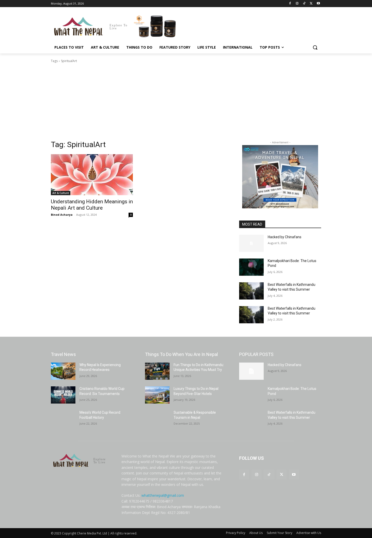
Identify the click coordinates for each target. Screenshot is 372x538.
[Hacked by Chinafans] (251, 243)
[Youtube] (318, 4)
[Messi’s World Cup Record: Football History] (63, 418)
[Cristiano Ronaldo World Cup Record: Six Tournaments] (63, 395)
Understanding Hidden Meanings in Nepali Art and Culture (92, 204)
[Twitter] (311, 4)
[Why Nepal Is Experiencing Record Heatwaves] (63, 371)
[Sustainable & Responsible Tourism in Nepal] (157, 418)
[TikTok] (304, 4)
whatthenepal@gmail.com (162, 495)
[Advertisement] (186, 101)
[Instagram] (297, 4)
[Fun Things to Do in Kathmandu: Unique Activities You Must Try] (157, 371)
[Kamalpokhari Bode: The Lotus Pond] (251, 267)
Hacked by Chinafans (284, 237)
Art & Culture (60, 193)
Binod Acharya (62, 214)
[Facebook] (290, 4)
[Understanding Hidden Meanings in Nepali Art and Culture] (92, 174)
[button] (315, 47)
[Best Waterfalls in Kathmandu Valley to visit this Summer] (251, 291)
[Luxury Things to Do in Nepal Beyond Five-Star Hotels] (157, 395)
